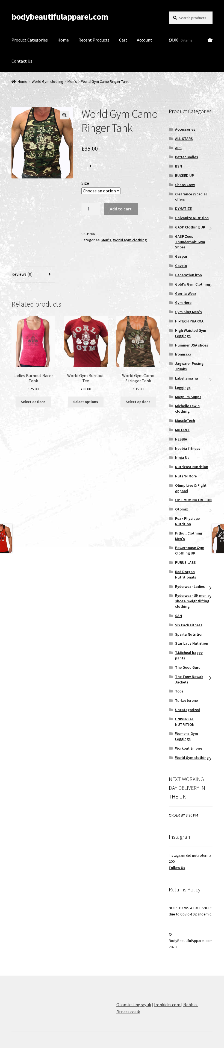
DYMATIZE (183, 208)
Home (63, 40)
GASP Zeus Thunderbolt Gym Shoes (190, 242)
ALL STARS (184, 138)
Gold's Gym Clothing (192, 284)
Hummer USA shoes (191, 345)
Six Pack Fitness (188, 625)
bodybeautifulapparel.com (59, 16)
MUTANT (182, 429)
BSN (178, 166)
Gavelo (181, 265)
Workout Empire (188, 748)
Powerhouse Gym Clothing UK (189, 550)
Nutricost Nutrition (191, 466)
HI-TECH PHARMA (189, 321)
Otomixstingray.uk (133, 1004)
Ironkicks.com (167, 1004)
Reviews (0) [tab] (22, 274)
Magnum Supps (188, 396)
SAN (178, 615)
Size (85, 183)
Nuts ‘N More (186, 476)
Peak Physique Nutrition (187, 521)
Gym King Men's (188, 311)
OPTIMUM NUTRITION (193, 499)
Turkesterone (186, 700)
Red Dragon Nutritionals (185, 574)
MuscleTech (185, 420)
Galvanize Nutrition (192, 217)
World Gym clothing (47, 81)
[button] (64, 115)
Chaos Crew (185, 184)
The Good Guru (188, 667)
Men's (72, 81)
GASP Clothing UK (190, 227)
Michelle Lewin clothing (187, 408)
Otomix (181, 509)
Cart (123, 40)
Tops (179, 691)
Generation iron (188, 274)
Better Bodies (186, 156)
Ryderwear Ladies (190, 586)
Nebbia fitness (187, 448)
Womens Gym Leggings (186, 736)
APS (178, 147)
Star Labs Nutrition (191, 643)
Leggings (183, 387)
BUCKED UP (184, 175)
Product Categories (29, 40)
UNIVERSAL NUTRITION (184, 722)
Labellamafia (186, 378)
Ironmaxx (183, 354)
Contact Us (21, 61)
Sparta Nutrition (189, 634)
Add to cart (121, 209)
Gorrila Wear (185, 293)
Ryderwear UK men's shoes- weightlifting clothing (192, 601)
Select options (33, 401)
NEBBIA (181, 439)
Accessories (185, 129)
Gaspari (181, 256)
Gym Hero (183, 302)
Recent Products (94, 40)
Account (144, 40)
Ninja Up (182, 457)
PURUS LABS (185, 562)
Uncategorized (187, 709)
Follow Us (177, 867)
